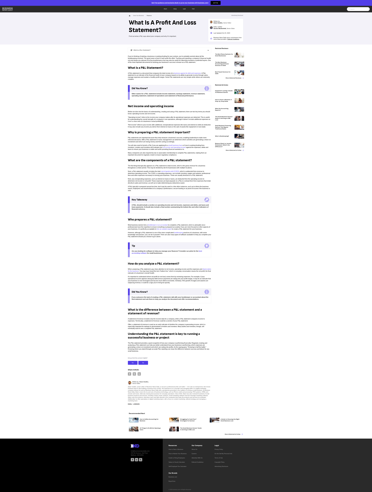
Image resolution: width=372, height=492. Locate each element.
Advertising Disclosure (221, 466)
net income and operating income (174, 147)
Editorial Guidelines (233, 39)
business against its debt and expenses (187, 73)
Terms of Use (219, 458)
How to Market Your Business (178, 453)
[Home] (9, 9)
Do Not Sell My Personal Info (223, 453)
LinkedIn (136, 404)
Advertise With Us (197, 458)
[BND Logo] (139, 446)
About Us (194, 449)
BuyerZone (172, 481)
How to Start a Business (176, 449)
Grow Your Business (138, 15)
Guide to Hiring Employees (177, 458)
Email (130, 404)
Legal (217, 445)
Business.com (173, 477)
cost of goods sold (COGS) (170, 171)
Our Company (197, 445)
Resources (173, 445)
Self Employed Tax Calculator (177, 466)
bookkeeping (178, 232)
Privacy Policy (219, 449)
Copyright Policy (219, 462)
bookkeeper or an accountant (158, 225)
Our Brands (173, 473)
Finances (149, 15)
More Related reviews (233, 78)
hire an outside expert (164, 229)
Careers (194, 453)
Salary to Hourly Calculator (177, 462)
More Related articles (233, 150)
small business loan (175, 145)
